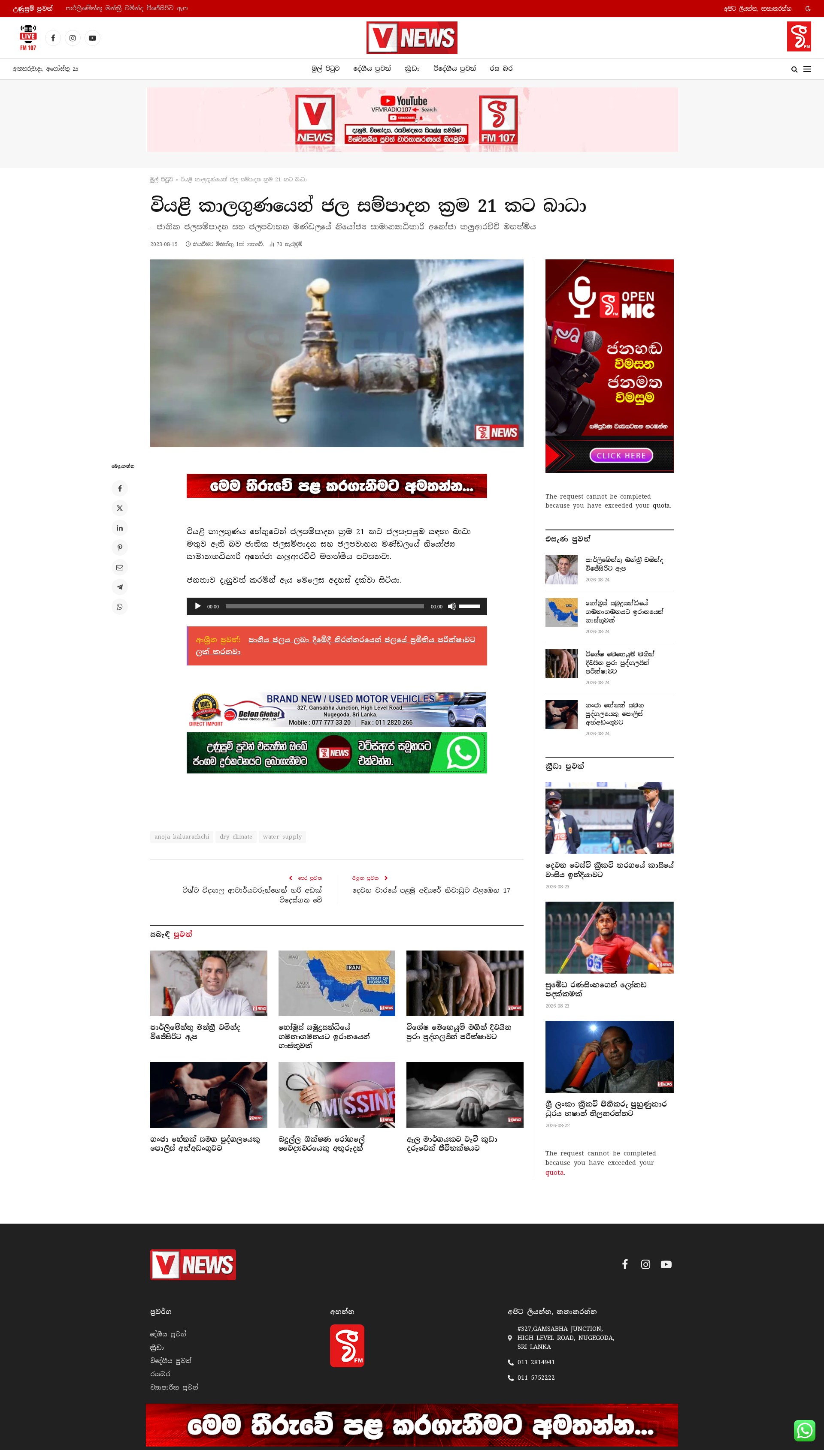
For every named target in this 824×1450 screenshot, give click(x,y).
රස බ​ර (501, 68)
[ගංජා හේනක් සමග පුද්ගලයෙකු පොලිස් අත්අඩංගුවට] (208, 1095)
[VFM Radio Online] (25, 38)
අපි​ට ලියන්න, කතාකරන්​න (757, 8)
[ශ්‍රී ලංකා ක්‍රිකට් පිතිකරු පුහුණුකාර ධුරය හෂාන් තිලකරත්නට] (609, 1057)
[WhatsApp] (120, 607)
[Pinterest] (120, 547)
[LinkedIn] (120, 528)
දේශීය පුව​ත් (372, 68)
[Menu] (807, 69)
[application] (337, 606)
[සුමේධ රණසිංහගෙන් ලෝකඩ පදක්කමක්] (609, 938)
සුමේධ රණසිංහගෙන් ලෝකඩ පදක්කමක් (595, 990)
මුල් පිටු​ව (161, 179)
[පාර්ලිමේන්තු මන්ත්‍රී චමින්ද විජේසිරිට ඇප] (208, 983)
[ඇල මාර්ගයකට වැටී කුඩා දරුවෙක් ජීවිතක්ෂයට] (465, 1095)
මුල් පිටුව (325, 68)
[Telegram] (120, 587)
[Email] (120, 567)
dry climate (236, 836)
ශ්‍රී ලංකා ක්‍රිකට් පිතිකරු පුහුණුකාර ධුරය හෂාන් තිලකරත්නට (605, 1109)
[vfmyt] (412, 119)
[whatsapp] (337, 752)
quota (661, 505)
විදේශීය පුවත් (454, 68)
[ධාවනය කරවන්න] (198, 606)
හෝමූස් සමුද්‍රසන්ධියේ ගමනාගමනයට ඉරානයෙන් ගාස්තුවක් (152, 8)
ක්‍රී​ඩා (412, 68)
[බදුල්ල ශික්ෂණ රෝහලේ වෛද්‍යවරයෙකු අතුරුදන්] (337, 1095)
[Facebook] (120, 488)
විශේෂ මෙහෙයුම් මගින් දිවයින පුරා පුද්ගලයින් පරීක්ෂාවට (458, 1032)
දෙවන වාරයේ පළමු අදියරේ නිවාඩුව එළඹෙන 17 (431, 890)
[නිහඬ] (452, 606)
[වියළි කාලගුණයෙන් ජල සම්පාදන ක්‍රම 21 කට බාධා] (337, 353)
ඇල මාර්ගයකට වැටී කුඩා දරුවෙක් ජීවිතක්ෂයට (451, 1144)
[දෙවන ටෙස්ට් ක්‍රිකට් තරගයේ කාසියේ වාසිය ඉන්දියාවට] (609, 818)
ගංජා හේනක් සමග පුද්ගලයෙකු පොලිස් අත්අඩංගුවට (205, 1144)
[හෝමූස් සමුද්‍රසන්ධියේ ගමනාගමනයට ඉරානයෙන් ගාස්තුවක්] (337, 983)
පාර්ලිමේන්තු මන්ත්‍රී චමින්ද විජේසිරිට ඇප (195, 1032)
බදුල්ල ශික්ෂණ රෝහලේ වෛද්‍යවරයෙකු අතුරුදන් (322, 1144)
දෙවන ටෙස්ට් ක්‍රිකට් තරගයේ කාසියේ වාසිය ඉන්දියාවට (609, 870)
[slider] (471, 605)
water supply (282, 836)
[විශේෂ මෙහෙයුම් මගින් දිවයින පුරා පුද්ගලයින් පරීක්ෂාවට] (465, 983)
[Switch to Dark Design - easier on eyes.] (807, 9)
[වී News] (412, 37)
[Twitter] (120, 508)
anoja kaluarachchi (181, 836)
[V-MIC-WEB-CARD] (609, 366)
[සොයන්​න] (795, 69)
